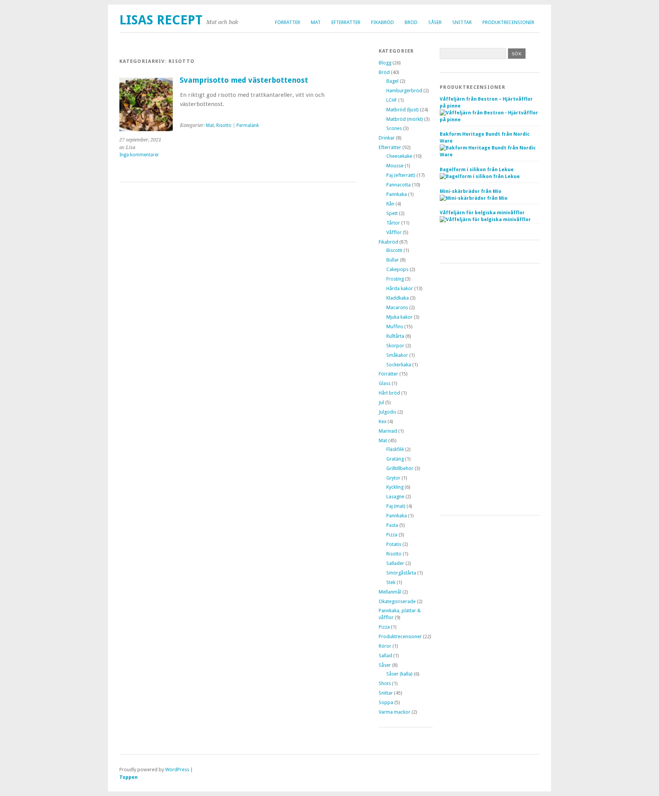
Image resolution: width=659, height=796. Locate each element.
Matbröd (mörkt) (404, 119)
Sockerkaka (398, 365)
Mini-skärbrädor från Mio (470, 191)
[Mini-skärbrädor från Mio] (474, 198)
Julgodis (387, 412)
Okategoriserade (397, 601)
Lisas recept (161, 20)
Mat (316, 22)
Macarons (397, 307)
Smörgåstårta (401, 573)
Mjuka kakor (399, 317)
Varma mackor (394, 712)
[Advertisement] (490, 389)
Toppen (128, 777)
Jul (381, 402)
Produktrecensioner (508, 22)
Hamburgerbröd (404, 90)
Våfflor (394, 232)
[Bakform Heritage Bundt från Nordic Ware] (490, 154)
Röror (385, 646)
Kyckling (394, 487)
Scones (394, 128)
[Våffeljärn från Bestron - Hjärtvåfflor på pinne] (490, 119)
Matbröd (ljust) (402, 109)
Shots (385, 683)
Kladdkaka (397, 298)
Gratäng (395, 459)
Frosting (395, 279)
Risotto (223, 125)
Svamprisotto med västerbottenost (244, 80)
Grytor (393, 478)
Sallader (395, 563)
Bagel (392, 81)
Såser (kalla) (399, 674)
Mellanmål (390, 592)
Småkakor (397, 355)
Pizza (391, 535)
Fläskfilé (395, 449)
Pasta (392, 525)
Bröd (411, 22)
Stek (390, 582)
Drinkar (387, 138)
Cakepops (397, 269)
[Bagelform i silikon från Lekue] (480, 176)
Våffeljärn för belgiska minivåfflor (482, 212)
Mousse (394, 166)
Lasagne (395, 496)
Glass (385, 383)
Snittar (462, 22)
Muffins (394, 326)
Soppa (386, 702)
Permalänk (247, 125)
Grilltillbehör (399, 468)
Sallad (385, 655)
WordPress (177, 769)
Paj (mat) (395, 506)
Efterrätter (345, 22)
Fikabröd (382, 22)
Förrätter (287, 22)
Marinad (388, 431)
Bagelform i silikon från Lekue (477, 169)
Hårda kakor (399, 288)
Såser (435, 22)
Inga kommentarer (139, 154)
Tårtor (393, 223)
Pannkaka (396, 194)
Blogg (385, 63)
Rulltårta (395, 336)
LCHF (391, 100)
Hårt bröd (389, 393)
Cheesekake (399, 156)
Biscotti (394, 250)
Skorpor (395, 345)
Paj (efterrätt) (400, 175)
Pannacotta (398, 185)
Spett (392, 213)
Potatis (393, 544)
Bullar (392, 260)
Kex (382, 421)
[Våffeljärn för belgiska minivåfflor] (485, 219)
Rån (390, 204)
